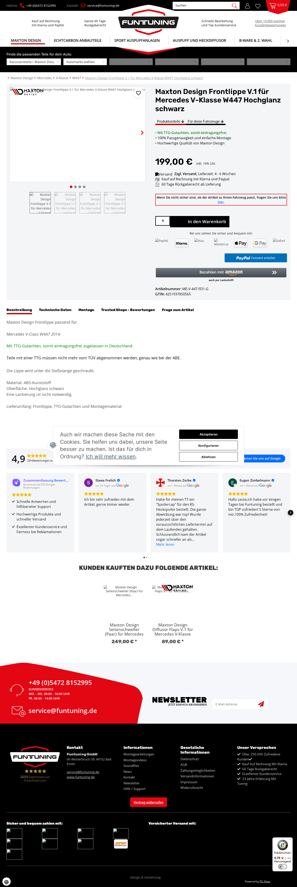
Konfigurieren (208, 445)
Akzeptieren (209, 434)
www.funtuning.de (81, 777)
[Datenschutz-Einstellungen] (6, 881)
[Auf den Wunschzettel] (138, 92)
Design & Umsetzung (145, 877)
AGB (183, 764)
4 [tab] (84, 187)
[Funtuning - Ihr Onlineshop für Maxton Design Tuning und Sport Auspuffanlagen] (148, 19)
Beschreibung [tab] (19, 310)
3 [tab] (79, 187)
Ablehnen (208, 457)
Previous (16, 129)
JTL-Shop (265, 881)
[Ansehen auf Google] (88, 482)
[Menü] (290, 840)
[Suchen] (234, 5)
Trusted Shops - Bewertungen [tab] (128, 310)
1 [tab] (71, 187)
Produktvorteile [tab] (169, 121)
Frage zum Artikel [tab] (178, 310)
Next (138, 129)
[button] (247, 5)
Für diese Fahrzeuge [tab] (204, 121)
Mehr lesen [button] (165, 544)
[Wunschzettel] (259, 5)
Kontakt (129, 777)
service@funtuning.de (103, 5)
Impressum (188, 782)
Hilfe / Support (134, 789)
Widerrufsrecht (191, 787)
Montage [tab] (86, 310)
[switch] (282, 866)
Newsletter (131, 783)
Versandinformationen (197, 776)
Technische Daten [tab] (55, 310)
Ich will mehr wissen (111, 456)
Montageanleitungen (138, 754)
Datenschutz (189, 759)
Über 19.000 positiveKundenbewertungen (270, 23)
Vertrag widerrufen (149, 802)
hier (221, 202)
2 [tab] (75, 187)
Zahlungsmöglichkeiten (197, 770)
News (127, 771)
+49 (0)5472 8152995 (60, 683)
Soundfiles (131, 765)
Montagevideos (135, 760)
